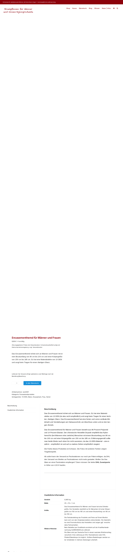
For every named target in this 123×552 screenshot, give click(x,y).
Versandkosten (37, 347)
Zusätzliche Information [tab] (15, 410)
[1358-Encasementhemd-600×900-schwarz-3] (33, 179)
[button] (117, 7)
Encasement (37, 397)
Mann (30, 397)
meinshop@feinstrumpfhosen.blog (47, 2)
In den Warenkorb (32, 383)
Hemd (48, 397)
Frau (43, 397)
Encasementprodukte (27, 394)
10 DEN (24, 397)
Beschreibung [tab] (12, 406)
